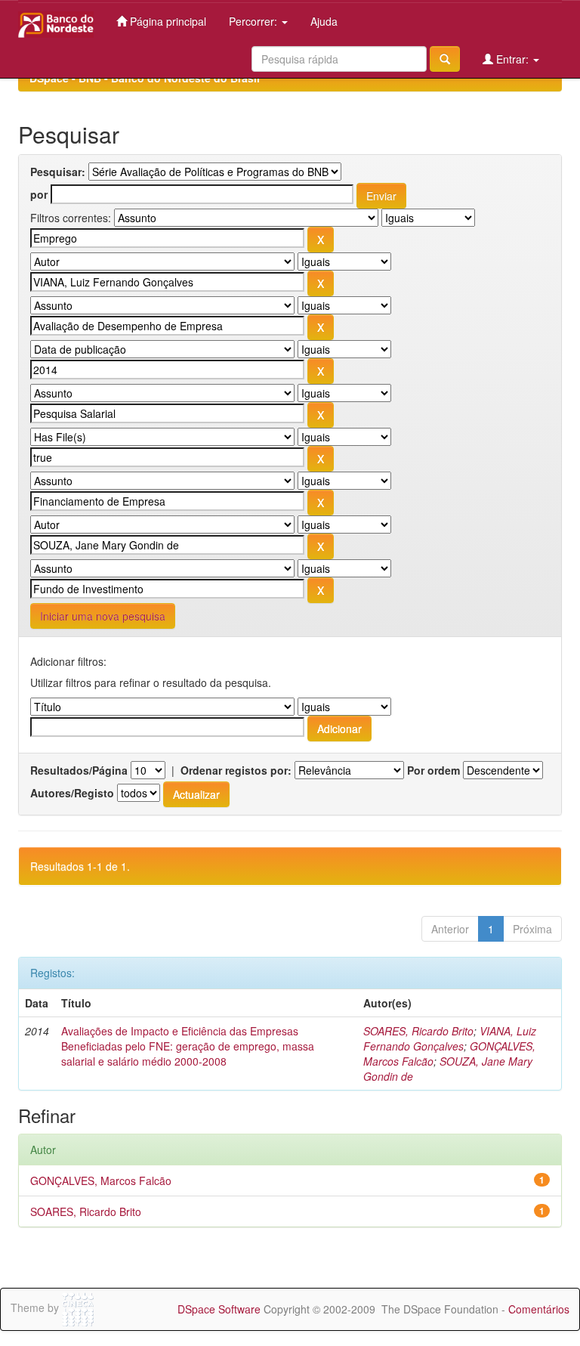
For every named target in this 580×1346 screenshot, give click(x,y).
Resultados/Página (79, 770)
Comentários (538, 1309)
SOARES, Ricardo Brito (418, 1030)
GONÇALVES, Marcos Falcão (100, 1180)
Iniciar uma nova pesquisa (102, 615)
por (39, 194)
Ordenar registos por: (236, 770)
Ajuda (324, 21)
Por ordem (433, 770)
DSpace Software (219, 1309)
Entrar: (512, 59)
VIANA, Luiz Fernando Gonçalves (449, 1038)
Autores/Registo (72, 792)
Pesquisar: (57, 171)
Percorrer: (254, 21)
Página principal (166, 21)
